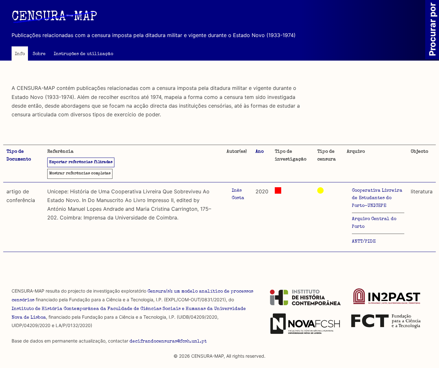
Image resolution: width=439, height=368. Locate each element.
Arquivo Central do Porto (374, 223)
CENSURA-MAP (54, 17)
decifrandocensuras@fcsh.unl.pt (168, 341)
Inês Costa (238, 195)
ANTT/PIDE (364, 241)
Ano (259, 152)
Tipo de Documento (18, 156)
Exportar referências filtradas (80, 162)
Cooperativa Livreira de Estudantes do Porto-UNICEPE (377, 198)
